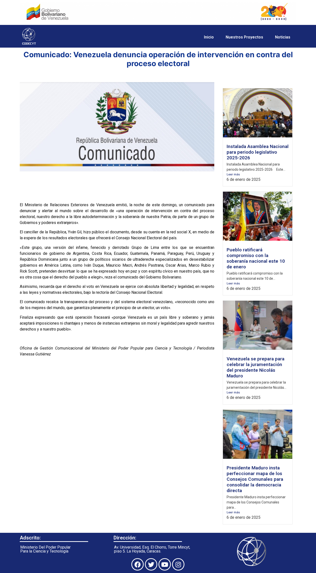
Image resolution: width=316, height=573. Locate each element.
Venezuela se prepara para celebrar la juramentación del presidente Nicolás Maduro (255, 367)
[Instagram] (178, 564)
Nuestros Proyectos (244, 37)
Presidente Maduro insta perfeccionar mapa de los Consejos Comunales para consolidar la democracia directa (255, 479)
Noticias (282, 37)
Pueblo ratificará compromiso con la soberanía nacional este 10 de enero (256, 258)
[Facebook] (137, 564)
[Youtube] (164, 564)
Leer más (233, 174)
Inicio (209, 37)
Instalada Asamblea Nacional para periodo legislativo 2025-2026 (258, 152)
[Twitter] (151, 564)
